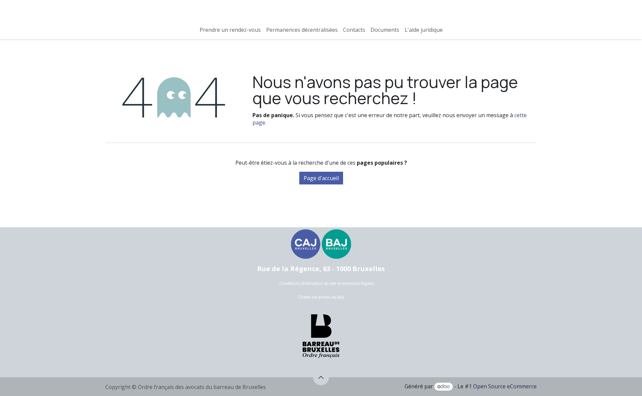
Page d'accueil (321, 178)
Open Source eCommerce (505, 386)
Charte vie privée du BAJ (321, 297)
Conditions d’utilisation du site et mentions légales (326, 283)
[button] (321, 377)
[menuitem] (230, 29)
